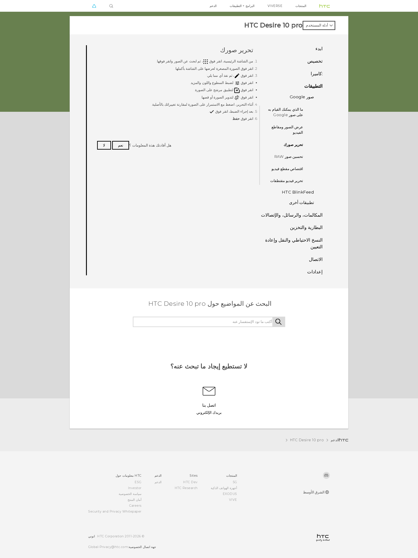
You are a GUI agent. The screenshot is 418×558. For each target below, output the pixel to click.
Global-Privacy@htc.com (108, 547)
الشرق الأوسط (314, 492)
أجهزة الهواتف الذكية (224, 488)
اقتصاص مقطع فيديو (287, 169)
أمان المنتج (135, 500)
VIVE (233, 500)
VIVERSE (275, 6)
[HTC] (324, 5)
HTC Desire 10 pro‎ (307, 440)
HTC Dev (190, 482)
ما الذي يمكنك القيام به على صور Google (285, 112)
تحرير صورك (293, 144)
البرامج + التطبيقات (242, 6)
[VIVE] (94, 6)
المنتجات (300, 6)
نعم (120, 145)
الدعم (213, 6)
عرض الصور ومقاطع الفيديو (287, 130)
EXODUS (230, 494)
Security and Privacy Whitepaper (115, 511)
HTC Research (186, 488)
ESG (138, 482)
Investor (135, 488)
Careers (135, 506)
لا (104, 145)
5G (235, 482)
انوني (91, 536)
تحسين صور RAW (288, 156)
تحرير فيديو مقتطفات (286, 181)
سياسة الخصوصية (130, 494)
